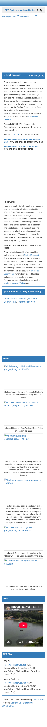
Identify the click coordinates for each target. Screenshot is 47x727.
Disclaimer (28, 702)
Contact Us (15, 702)
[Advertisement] (23, 47)
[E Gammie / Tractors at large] (23, 491)
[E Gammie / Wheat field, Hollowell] (23, 446)
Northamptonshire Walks (14, 283)
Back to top (39, 699)
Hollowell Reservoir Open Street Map (22, 146)
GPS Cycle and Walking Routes (19, 9)
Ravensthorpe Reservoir (15, 298)
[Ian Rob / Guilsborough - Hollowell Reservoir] (23, 377)
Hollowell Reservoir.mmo (16, 682)
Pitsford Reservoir (31, 255)
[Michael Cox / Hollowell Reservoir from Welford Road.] (23, 413)
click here (15, 134)
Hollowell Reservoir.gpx (15, 664)
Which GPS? (8, 705)
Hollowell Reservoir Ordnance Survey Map (22, 140)
